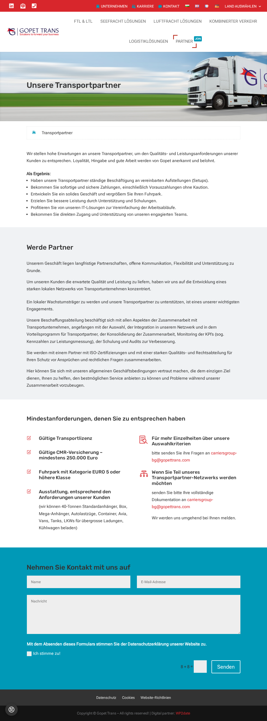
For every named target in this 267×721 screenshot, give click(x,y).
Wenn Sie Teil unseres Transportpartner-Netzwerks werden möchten (194, 477)
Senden (226, 667)
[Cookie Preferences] (11, 709)
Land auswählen (241, 6)
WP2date (183, 713)
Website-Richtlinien (156, 698)
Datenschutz (106, 698)
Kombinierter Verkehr (233, 21)
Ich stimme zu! (46, 653)
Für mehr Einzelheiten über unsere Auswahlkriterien (190, 441)
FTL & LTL (83, 21)
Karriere (145, 6)
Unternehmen (114, 6)
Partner (188, 40)
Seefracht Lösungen (123, 21)
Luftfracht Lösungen (178, 21)
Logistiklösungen (148, 41)
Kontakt (171, 6)
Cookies (128, 698)
